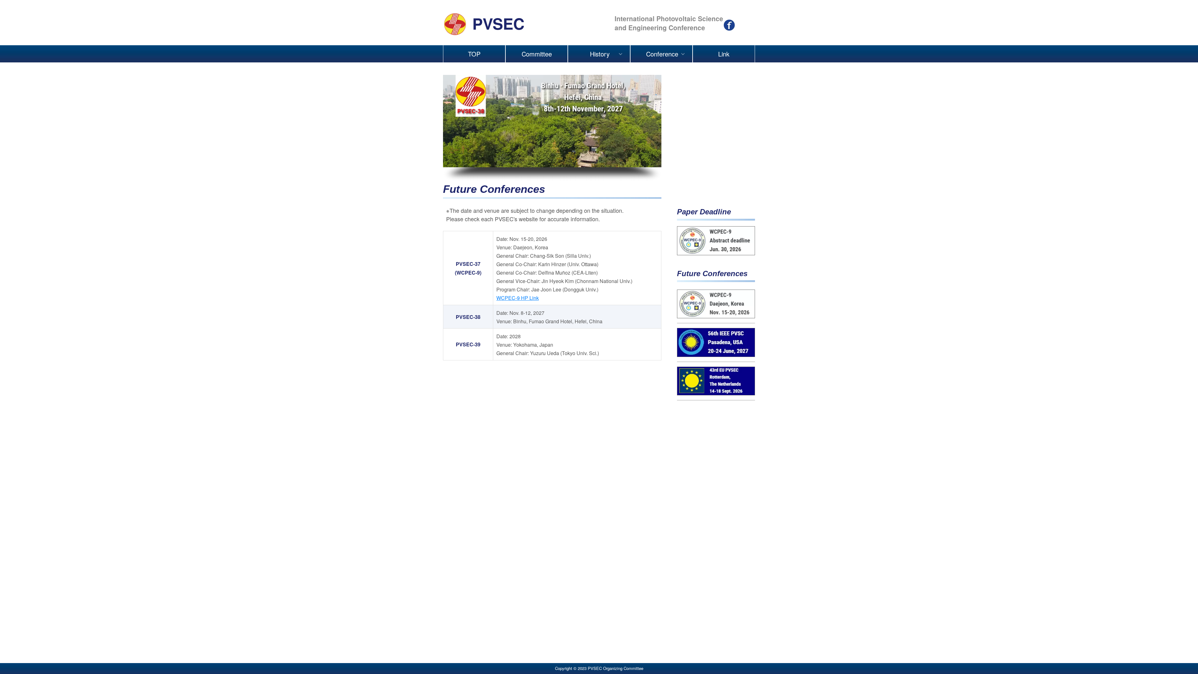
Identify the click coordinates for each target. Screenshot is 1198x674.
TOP (474, 53)
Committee (537, 53)
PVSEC (498, 23)
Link (723, 53)
